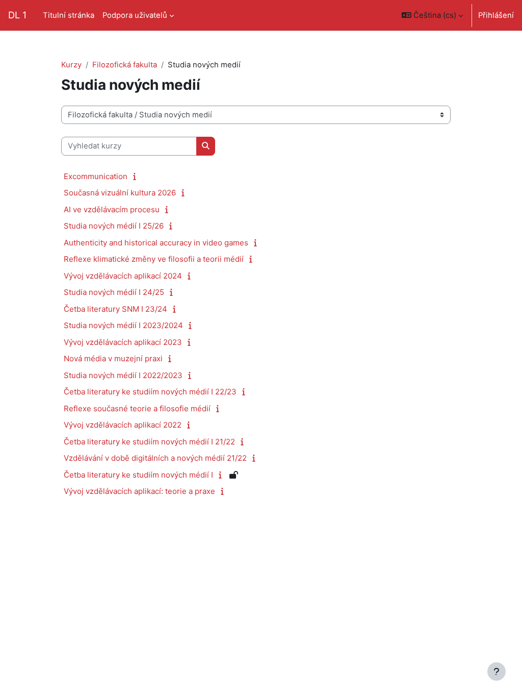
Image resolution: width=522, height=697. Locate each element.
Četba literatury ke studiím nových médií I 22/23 (150, 391)
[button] (432, 15)
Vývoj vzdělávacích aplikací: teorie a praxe (139, 491)
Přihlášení (496, 15)
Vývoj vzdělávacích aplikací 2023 (123, 342)
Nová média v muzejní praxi (113, 358)
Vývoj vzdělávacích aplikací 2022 (122, 425)
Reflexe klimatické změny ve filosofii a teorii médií (154, 259)
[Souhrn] (137, 176)
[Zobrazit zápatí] (496, 671)
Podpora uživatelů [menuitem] (134, 15)
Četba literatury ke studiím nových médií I (138, 475)
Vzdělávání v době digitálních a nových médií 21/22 (155, 458)
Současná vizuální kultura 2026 (120, 192)
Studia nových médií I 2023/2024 (123, 325)
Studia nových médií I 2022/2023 (123, 375)
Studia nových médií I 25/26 (114, 226)
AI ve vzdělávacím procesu (112, 209)
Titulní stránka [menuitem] (68, 15)
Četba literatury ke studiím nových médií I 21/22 (149, 441)
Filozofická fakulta (124, 64)
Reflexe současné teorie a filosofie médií (137, 408)
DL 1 (17, 14)
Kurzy (71, 64)
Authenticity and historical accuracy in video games (156, 242)
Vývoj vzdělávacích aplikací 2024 (123, 276)
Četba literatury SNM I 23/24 (115, 309)
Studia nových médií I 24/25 (114, 292)
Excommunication (95, 176)
